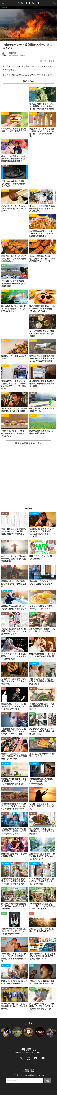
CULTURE (4, 166)
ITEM (3, 638)
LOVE (3, 566)
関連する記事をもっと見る (28, 443)
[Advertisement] (28, 478)
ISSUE (4, 266)
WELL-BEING (33, 514)
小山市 (51, 61)
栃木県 (43, 61)
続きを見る (28, 81)
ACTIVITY (33, 88)
